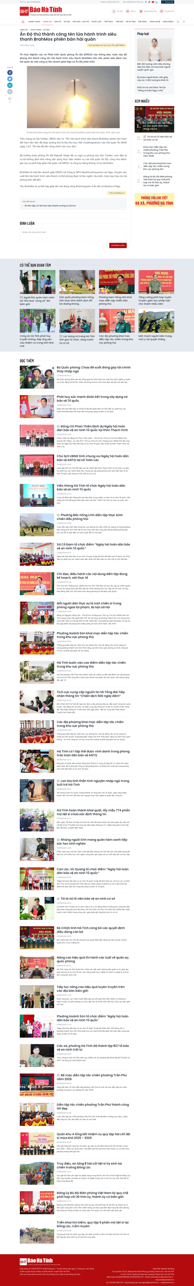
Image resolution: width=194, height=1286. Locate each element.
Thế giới (119, 22)
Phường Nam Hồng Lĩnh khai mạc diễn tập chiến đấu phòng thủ (115, 300)
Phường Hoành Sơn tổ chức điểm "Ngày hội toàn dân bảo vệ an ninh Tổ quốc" (92, 1018)
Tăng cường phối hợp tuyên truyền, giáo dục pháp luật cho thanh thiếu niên (155, 300)
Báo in (133, 11)
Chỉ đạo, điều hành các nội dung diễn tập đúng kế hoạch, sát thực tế (92, 576)
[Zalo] (157, 2)
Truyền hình (169, 11)
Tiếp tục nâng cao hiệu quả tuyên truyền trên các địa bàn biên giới (91, 989)
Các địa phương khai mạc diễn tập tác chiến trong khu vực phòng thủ (157, 166)
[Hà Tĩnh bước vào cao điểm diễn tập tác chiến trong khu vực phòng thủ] (37, 672)
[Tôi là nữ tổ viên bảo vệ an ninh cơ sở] (37, 908)
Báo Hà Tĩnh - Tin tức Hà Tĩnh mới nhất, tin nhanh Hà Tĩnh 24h (47, 11)
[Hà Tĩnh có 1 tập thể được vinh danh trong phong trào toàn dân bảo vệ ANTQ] (37, 761)
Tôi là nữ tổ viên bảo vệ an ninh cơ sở (157, 138)
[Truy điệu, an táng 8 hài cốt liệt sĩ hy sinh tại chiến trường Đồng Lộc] (37, 1173)
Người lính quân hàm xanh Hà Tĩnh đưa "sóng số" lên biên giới (37, 301)
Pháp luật (96, 22)
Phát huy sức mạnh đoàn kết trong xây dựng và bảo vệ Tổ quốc (92, 399)
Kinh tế (57, 22)
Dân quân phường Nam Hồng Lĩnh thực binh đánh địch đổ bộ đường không (76, 300)
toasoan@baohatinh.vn (164, 1280)
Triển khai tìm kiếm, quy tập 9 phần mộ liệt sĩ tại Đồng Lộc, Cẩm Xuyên (93, 1224)
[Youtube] (153, 2)
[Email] (10, 85)
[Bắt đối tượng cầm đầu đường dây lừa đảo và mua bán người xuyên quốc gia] (154, 49)
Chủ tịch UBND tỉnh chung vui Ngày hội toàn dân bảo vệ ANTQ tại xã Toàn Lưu (93, 458)
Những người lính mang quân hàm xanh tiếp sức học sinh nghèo (92, 842)
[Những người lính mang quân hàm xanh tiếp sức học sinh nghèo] (37, 849)
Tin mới (120, 11)
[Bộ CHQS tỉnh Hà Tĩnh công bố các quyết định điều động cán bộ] (37, 937)
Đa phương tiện (150, 11)
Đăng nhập (169, 2)
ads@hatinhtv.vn (167, 1282)
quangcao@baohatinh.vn (149, 1282)
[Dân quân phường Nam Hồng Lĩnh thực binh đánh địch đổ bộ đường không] (77, 282)
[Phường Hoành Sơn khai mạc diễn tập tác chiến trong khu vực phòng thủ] (37, 643)
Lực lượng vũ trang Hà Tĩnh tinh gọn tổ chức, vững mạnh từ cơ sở (77, 340)
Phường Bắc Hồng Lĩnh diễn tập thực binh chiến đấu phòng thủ (90, 517)
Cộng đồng (168, 22)
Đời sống (142, 22)
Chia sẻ (10, 67)
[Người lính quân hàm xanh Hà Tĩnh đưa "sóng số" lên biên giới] (37, 282)
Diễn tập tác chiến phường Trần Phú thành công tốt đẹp (93, 1106)
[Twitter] (10, 79)
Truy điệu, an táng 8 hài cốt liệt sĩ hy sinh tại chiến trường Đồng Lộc (89, 1165)
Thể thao (108, 22)
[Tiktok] (149, 2)
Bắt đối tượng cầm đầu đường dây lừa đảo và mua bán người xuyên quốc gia (153, 67)
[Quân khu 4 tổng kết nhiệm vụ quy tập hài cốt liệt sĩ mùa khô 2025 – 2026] (37, 1143)
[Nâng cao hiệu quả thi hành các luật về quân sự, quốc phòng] (37, 967)
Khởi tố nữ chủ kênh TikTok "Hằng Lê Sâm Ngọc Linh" (151, 89)
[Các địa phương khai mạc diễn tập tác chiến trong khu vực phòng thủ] (117, 321)
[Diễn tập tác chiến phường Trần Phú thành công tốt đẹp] (37, 1114)
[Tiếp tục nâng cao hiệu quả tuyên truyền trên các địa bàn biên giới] (37, 996)
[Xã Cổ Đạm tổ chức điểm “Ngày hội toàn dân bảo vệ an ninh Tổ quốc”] (37, 554)
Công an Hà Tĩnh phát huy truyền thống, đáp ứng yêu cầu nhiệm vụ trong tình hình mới (37, 341)
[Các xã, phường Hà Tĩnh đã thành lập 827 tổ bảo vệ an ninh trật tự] (37, 1055)
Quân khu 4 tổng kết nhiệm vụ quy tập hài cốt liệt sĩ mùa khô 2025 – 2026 (93, 1136)
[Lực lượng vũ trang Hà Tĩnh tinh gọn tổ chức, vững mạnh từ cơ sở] (77, 321)
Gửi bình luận (118, 245)
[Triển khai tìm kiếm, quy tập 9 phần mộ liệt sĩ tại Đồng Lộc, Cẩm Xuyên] (37, 1232)
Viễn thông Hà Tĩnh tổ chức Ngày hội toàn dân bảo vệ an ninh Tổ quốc (91, 487)
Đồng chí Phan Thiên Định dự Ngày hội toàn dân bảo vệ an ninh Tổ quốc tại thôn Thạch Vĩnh (92, 428)
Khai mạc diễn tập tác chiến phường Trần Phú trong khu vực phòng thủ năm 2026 (156, 151)
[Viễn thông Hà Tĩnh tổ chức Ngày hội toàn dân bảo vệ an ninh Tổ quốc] (37, 495)
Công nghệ (155, 22)
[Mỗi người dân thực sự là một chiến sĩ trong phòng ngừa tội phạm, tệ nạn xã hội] (37, 613)
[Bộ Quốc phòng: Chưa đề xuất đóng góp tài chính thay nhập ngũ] (37, 377)
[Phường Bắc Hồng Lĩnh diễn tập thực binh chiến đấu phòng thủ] (37, 524)
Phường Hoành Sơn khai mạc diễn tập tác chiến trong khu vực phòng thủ (92, 635)
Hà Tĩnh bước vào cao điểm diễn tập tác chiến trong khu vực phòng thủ (91, 664)
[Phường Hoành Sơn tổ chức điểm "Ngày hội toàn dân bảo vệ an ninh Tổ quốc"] (37, 1026)
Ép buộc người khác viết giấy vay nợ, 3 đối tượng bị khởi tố (152, 79)
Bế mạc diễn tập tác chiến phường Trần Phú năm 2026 (92, 1077)
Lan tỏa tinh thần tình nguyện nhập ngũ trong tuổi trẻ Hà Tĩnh (93, 783)
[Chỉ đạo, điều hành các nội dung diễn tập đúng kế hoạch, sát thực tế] (37, 583)
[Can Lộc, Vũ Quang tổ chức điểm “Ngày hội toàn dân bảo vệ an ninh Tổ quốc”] (37, 878)
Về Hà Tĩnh (131, 22)
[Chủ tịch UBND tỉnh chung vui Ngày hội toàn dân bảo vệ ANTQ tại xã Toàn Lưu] (37, 465)
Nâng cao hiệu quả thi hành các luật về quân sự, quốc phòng (93, 959)
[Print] (10, 91)
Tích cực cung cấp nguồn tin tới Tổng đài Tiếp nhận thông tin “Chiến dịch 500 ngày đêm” (91, 694)
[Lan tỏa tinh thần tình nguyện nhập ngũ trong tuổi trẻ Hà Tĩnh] (37, 790)
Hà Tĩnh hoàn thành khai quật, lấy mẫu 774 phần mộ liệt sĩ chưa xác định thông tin (93, 812)
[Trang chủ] (23, 22)
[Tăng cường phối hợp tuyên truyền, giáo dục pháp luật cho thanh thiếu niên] (156, 282)
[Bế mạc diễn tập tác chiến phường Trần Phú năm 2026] (37, 1084)
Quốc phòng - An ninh (40, 30)
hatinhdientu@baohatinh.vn (161, 1277)
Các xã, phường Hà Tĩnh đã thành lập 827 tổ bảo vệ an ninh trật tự (93, 1048)
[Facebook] (146, 2)
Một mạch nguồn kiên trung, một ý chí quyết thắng (155, 337)
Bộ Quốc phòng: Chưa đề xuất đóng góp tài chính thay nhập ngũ (94, 369)
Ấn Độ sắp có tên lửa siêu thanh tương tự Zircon (50, 205)
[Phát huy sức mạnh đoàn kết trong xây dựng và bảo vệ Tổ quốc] (37, 406)
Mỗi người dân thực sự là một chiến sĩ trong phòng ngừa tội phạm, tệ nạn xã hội (89, 605)
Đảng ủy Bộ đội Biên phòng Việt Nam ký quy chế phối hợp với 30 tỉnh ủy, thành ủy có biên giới (157, 181)
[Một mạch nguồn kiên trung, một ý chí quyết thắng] (156, 321)
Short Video (34, 22)
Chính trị (47, 22)
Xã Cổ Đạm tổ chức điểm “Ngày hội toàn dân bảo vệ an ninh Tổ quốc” (93, 546)
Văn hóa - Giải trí (80, 22)
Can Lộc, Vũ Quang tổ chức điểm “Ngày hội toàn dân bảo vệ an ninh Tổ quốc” (93, 871)
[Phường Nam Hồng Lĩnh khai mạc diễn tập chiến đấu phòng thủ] (117, 282)
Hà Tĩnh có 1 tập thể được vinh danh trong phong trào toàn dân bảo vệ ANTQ (93, 753)
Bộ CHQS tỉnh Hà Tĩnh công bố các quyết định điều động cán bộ (157, 126)
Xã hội (67, 22)
